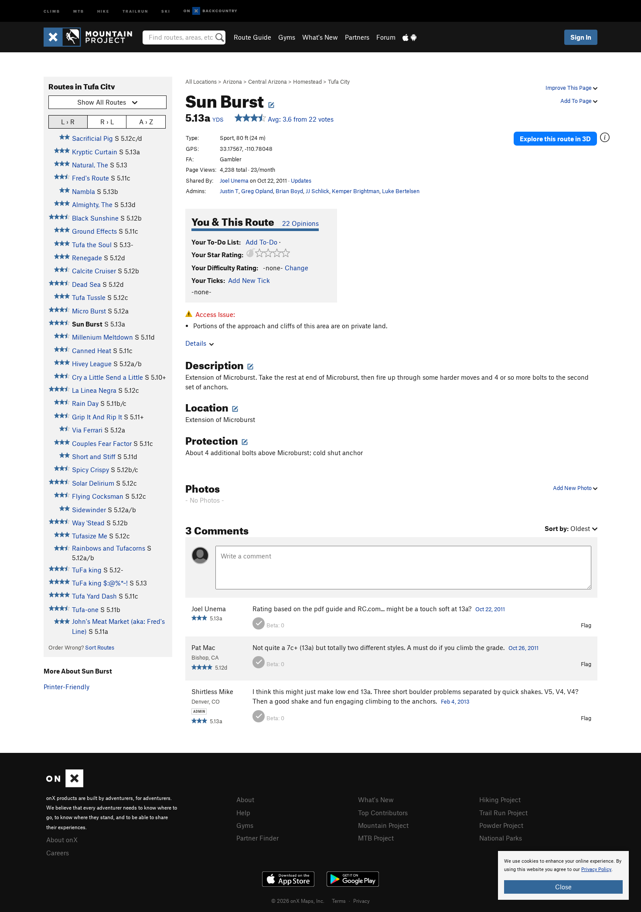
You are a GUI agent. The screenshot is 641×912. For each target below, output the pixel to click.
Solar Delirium (93, 483)
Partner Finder (257, 838)
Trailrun (135, 11)
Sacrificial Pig (92, 138)
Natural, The (90, 165)
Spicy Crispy (90, 469)
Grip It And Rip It (97, 417)
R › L (107, 122)
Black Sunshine (95, 218)
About (245, 799)
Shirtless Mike (212, 691)
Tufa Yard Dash (94, 596)
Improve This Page (569, 87)
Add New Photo (573, 487)
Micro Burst (89, 311)
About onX (62, 840)
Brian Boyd (289, 190)
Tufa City (339, 81)
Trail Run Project (503, 813)
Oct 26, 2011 (523, 647)
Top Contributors (383, 813)
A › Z (146, 122)
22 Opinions (300, 223)
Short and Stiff (94, 456)
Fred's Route (90, 178)
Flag (586, 625)
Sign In (580, 37)
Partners (357, 37)
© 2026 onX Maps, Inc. (297, 901)
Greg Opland (257, 190)
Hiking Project (500, 799)
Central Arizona (267, 81)
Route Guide (252, 37)
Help (243, 813)
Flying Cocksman (97, 496)
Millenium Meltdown (102, 337)
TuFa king (87, 570)
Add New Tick (249, 280)
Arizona (232, 81)
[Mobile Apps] (409, 37)
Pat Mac (203, 647)
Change (296, 268)
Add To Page (576, 100)
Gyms (286, 37)
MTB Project (376, 838)
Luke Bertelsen (400, 190)
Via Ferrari (87, 430)
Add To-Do (261, 242)
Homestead (307, 81)
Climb (52, 11)
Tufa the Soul (92, 244)
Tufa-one (85, 609)
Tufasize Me (89, 536)
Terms (339, 901)
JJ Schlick (317, 190)
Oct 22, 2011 (490, 609)
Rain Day (85, 403)
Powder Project (501, 825)
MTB (78, 11)
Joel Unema (234, 180)
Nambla (83, 191)
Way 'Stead (88, 523)
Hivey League (92, 364)
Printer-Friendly (66, 687)
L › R (68, 122)
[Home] (92, 37)
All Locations (201, 81)
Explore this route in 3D (555, 139)
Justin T (229, 190)
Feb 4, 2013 (455, 701)
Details (195, 343)
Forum (386, 37)
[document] (563, 875)
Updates (301, 180)
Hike (103, 11)
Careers (57, 853)
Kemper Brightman (355, 190)
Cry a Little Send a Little (107, 377)
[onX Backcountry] (210, 11)
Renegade (87, 258)
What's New (320, 37)
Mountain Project (383, 825)
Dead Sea (86, 284)
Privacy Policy (596, 869)
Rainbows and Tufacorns (108, 548)
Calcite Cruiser (94, 271)
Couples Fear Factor (102, 443)
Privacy (361, 901)
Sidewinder (89, 510)
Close (563, 887)
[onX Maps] (64, 785)
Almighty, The (92, 204)
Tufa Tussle (89, 297)
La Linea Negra (94, 390)
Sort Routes (99, 647)
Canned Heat (91, 350)
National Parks (500, 838)
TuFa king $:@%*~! (100, 583)
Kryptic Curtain (94, 152)
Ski (165, 11)
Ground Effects (94, 231)
